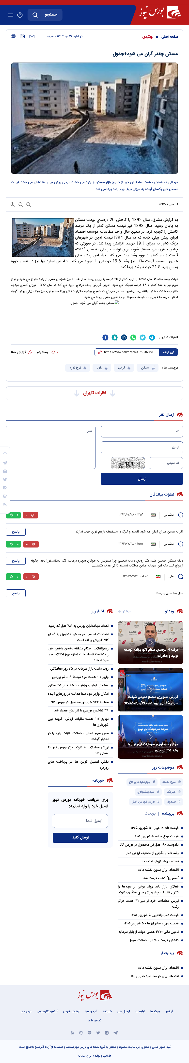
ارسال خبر (123, 1011)
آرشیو (169, 1011)
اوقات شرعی (71, 1011)
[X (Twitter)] (98, 1032)
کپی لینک (168, 352)
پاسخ (15, 532)
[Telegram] (115, 1032)
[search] (35, 15)
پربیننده (168, 813)
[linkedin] (124, 337)
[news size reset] (20, 204)
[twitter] (143, 337)
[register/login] (20, 15)
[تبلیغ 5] (94, 321)
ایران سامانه (85, 1055)
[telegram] (152, 337)
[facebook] (105, 337)
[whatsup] (133, 337)
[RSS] (72, 1032)
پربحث (150, 813)
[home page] (160, 12)
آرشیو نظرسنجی (47, 1011)
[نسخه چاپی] (13, 36)
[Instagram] (107, 1032)
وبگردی (147, 37)
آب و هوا (91, 1011)
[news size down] (28, 204)
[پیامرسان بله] (90, 1032)
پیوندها (155, 1011)
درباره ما (26, 1011)
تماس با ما (94, 1020)
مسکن (145, 367)
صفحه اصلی (169, 37)
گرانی (122, 367)
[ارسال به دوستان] (31, 36)
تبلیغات (140, 1011)
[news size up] (13, 204)
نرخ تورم (76, 367)
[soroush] (114, 337)
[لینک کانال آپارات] (81, 1032)
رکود (100, 367)
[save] (22, 36)
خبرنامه (107, 1011)
